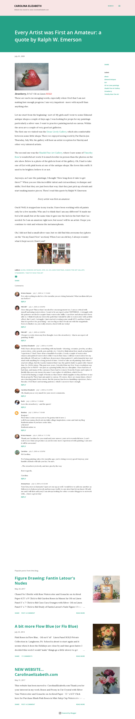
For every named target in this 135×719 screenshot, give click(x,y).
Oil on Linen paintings (111, 85)
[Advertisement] (50, 543)
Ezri (105, 82)
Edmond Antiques (110, 79)
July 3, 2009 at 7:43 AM (36, 412)
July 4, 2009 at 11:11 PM (41, 435)
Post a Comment (28, 613)
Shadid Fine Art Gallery (50, 152)
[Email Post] (16, 277)
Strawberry (108, 91)
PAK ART (24, 307)
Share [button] (106, 65)
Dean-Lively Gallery (57, 131)
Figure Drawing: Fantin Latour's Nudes (45, 581)
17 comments (26, 656)
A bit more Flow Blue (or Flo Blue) (46, 626)
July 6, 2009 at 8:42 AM (40, 484)
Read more (80, 613)
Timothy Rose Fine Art (111, 94)
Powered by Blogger (68, 713)
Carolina (24, 451)
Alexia (106, 77)
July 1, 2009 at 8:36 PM (37, 307)
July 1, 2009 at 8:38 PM (37, 332)
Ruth (23, 401)
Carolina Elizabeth (28, 6)
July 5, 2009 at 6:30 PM (37, 451)
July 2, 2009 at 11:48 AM (34, 401)
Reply (23, 302)
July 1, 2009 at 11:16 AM (41, 293)
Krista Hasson (26, 293)
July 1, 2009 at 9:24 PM (44, 346)
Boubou (24, 412)
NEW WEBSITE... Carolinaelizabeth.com (36, 672)
